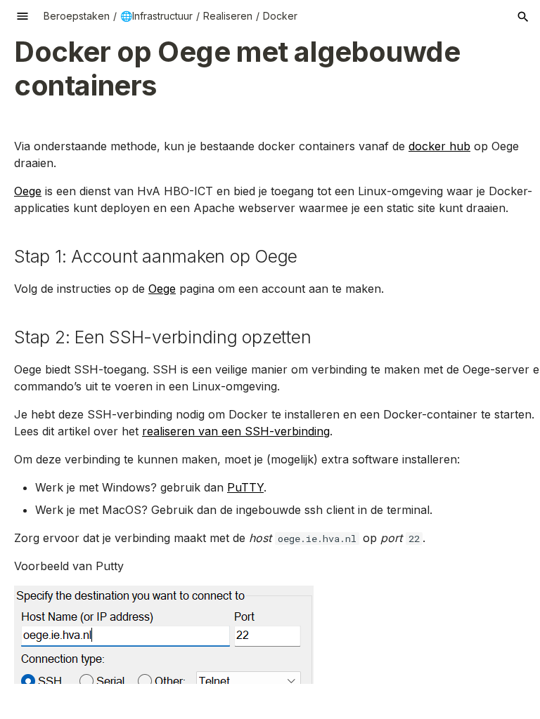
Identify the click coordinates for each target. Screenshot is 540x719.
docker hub (439, 146)
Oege (27, 191)
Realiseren (227, 16)
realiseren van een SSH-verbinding (236, 431)
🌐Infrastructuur (156, 16)
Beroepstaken (77, 16)
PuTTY (245, 487)
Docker (280, 16)
